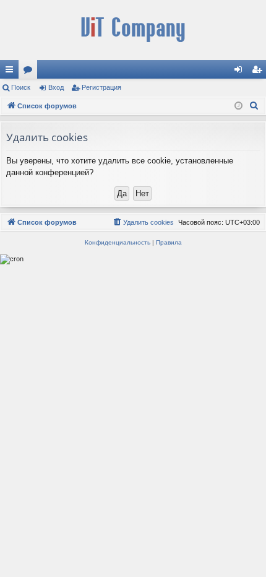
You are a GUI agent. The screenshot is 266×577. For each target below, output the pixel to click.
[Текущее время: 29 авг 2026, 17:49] (238, 106)
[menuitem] (254, 106)
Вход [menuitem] (240, 72)
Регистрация (101, 87)
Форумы (30, 72)
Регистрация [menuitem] (259, 72)
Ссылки (12, 72)
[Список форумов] (133, 30)
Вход (56, 87)
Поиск (20, 87)
